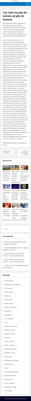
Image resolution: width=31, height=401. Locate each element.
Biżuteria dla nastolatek (6, 152)
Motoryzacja (8, 356)
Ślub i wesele (8, 379)
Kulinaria (7, 338)
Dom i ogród (8, 288)
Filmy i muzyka (9, 303)
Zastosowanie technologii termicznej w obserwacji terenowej (15, 195)
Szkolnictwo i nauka (10, 387)
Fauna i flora (8, 300)
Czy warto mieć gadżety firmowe (24, 152)
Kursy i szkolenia (10, 345)
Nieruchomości (9, 364)
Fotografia (8, 311)
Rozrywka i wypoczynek (12, 372)
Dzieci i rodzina (9, 292)
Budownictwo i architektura (13, 284)
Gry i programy (9, 319)
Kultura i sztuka (9, 341)
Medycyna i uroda (10, 353)
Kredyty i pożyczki (10, 334)
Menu (27, 4)
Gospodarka (8, 315)
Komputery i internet (11, 326)
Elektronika (8, 296)
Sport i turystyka (9, 383)
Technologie (8, 391)
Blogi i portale (9, 281)
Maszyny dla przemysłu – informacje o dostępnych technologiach (24, 195)
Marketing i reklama (11, 349)
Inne (6, 322)
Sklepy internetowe (10, 375)
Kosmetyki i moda (10, 330)
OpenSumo (24, 398)
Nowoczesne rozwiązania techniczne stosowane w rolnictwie (6, 176)
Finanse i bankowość (11, 307)
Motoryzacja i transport (12, 360)
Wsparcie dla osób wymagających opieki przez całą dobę (24, 176)
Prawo (6, 368)
